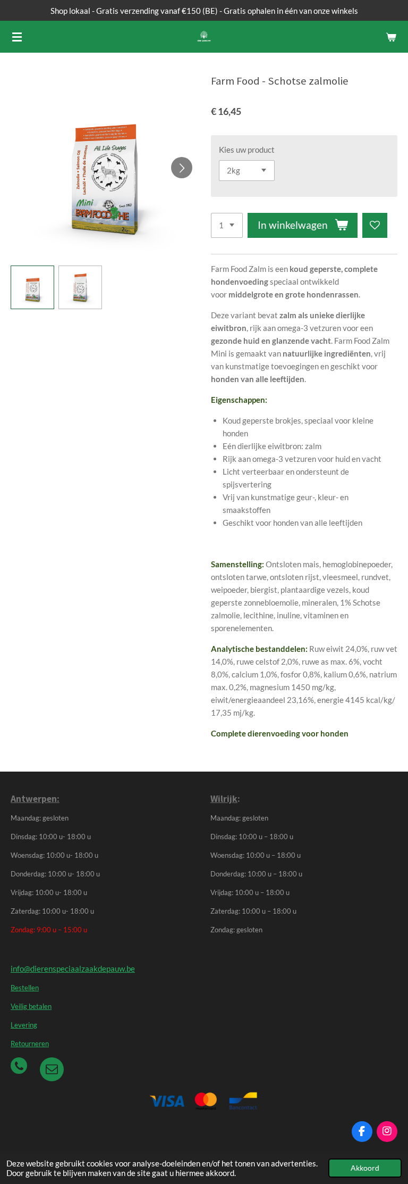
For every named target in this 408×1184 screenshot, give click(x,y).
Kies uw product (247, 149)
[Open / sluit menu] (17, 36)
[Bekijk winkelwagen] (391, 36)
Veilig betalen (31, 1007)
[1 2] (227, 225)
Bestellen (25, 988)
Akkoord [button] (365, 1168)
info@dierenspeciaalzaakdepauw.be (73, 968)
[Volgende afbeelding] (181, 167)
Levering (24, 1025)
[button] (32, 287)
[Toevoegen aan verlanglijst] (374, 225)
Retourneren (30, 1044)
